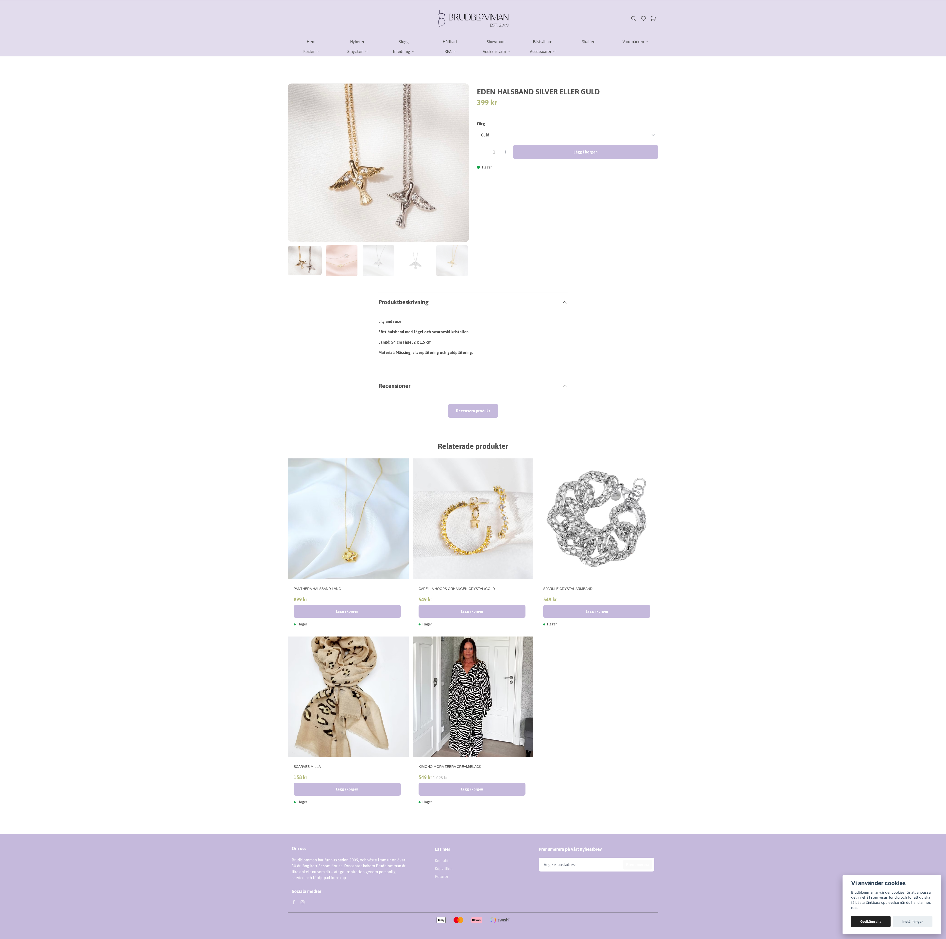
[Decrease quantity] (482, 152)
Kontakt (442, 860)
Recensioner (394, 386)
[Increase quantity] (505, 152)
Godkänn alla (870, 921)
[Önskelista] (643, 18)
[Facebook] (294, 902)
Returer (441, 876)
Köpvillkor (444, 868)
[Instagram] (302, 902)
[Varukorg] (653, 18)
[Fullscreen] (378, 163)
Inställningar (912, 921)
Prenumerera (637, 864)
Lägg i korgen (347, 611)
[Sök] (634, 18)
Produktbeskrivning (403, 302)
